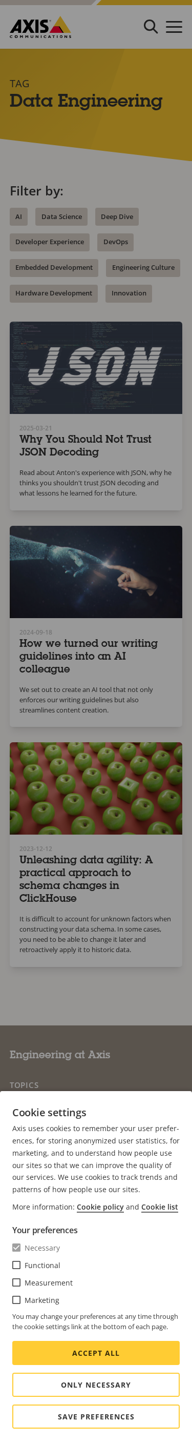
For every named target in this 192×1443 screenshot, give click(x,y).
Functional (42, 1265)
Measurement (49, 1283)
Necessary (42, 1248)
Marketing (42, 1300)
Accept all (96, 1353)
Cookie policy (100, 1207)
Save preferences (96, 1416)
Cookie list (159, 1207)
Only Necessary (96, 1385)
